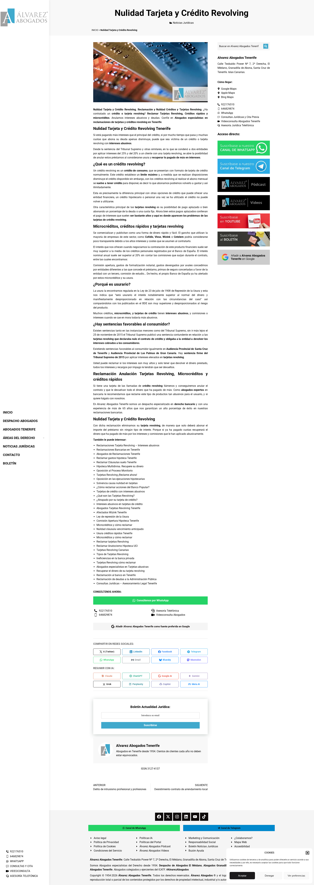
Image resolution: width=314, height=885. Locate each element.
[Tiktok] (204, 817)
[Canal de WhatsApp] (244, 148)
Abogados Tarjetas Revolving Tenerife (118, 508)
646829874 (16, 856)
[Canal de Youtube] (244, 220)
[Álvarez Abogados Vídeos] (244, 202)
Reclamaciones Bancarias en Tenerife (118, 449)
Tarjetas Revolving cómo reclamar (116, 562)
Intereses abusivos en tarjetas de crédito (119, 504)
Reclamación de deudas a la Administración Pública (126, 579)
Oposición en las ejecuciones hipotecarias (120, 478)
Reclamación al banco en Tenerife (116, 575)
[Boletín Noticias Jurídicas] (244, 239)
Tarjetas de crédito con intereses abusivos (120, 491)
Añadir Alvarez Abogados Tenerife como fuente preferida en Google (153, 626)
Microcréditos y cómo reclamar (114, 525)
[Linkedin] (186, 817)
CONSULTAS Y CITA (21, 866)
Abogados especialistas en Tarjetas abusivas (122, 566)
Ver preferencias (296, 875)
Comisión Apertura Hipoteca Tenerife (117, 520)
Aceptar (242, 875)
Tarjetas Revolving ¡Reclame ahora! (116, 474)
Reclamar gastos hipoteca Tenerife (116, 458)
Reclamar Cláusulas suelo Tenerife (116, 462)
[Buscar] (265, 46)
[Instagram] (177, 817)
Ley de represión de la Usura (112, 516)
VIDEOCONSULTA (20, 871)
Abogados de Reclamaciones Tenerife (118, 453)
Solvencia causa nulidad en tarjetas (117, 483)
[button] (307, 852)
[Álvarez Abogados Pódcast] (244, 184)
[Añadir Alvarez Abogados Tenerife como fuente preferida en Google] (244, 257)
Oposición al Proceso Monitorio (114, 470)
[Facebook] (159, 817)
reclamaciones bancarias (107, 412)
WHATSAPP (17, 861)
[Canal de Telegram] (244, 166)
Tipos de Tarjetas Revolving (112, 554)
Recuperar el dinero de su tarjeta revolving (120, 570)
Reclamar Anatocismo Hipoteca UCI (117, 545)
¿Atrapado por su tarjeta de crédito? (117, 499)
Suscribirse (150, 725)
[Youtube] (195, 817)
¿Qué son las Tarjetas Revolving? (115, 495)
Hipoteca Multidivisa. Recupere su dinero (119, 466)
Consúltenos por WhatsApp (153, 600)
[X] (168, 817)
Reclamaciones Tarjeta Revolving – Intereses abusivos (127, 445)
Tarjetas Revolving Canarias (112, 550)
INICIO (95, 30)
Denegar (269, 875)
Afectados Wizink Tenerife (111, 512)
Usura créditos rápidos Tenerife (114, 533)
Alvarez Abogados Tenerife (112, 404)
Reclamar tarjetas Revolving (112, 541)
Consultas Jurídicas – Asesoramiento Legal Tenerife (126, 583)
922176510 (16, 851)
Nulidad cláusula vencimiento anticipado (120, 529)
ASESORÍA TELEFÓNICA (24, 875)
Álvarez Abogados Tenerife (134, 875)
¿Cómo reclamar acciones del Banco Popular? (122, 487)
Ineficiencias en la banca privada (115, 558)
